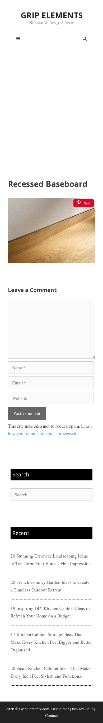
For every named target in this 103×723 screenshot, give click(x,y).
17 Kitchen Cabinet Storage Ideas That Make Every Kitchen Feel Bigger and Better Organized (51, 642)
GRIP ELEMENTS (52, 15)
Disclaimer (60, 708)
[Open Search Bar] (84, 39)
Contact (51, 715)
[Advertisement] (51, 114)
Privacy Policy (84, 708)
